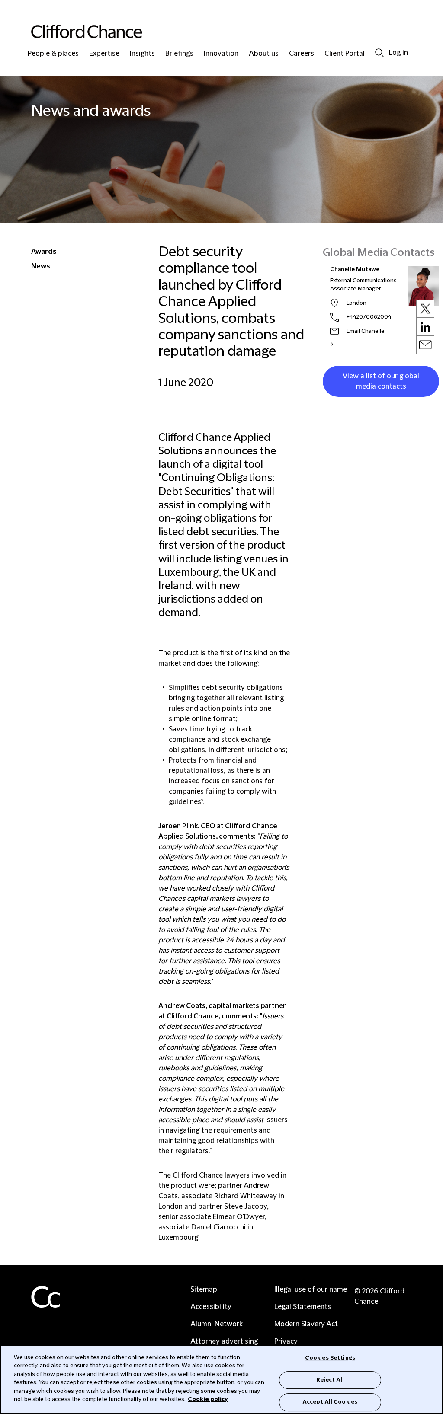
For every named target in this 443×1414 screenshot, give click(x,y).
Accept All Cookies (330, 1401)
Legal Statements (302, 1307)
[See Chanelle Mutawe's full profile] (341, 344)
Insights (142, 53)
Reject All (330, 1379)
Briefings (179, 53)
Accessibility (210, 1307)
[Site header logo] (204, 31)
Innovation (221, 53)
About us (264, 53)
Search (379, 52)
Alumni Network (216, 1324)
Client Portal (344, 53)
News (40, 266)
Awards (44, 251)
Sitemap (203, 1289)
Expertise (104, 53)
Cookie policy (208, 1399)
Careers (301, 53)
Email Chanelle (366, 331)
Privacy (286, 1341)
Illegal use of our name (310, 1289)
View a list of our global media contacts (381, 381)
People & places (53, 53)
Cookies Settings (330, 1357)
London (356, 303)
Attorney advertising (224, 1341)
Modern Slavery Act (306, 1324)
